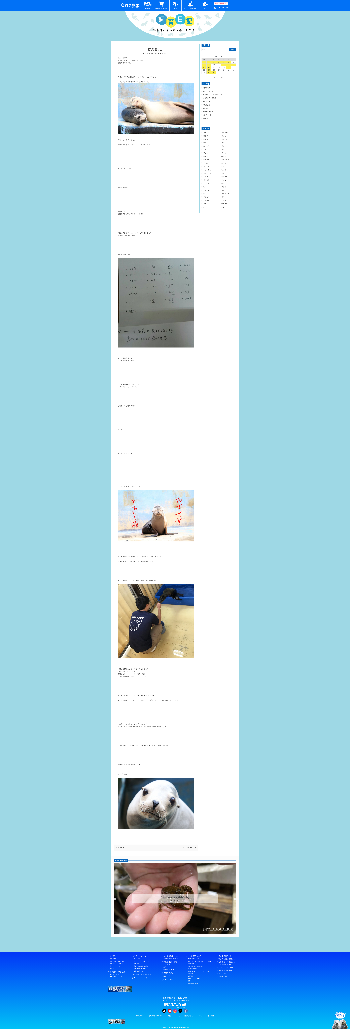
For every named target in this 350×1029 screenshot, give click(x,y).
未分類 (146, 53)
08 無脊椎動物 (208, 111)
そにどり (206, 180)
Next (235, 899)
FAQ (200, 1016)
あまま (205, 136)
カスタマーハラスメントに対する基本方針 (227, 963)
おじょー (206, 153)
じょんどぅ (207, 173)
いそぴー (206, 139)
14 (234, 65)
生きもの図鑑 (168, 979)
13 (229, 65)
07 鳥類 (205, 108)
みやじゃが (225, 159)
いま (204, 143)
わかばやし (225, 204)
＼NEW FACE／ (175, 897)
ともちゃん (207, 204)
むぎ (222, 166)
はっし (223, 136)
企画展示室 (113, 958)
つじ (204, 193)
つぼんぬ (206, 197)
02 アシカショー (209, 91)
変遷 (189, 981)
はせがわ (224, 132)
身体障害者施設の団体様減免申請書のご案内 (141, 967)
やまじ (223, 183)
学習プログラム (168, 964)
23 (209, 70)
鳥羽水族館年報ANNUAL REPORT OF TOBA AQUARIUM (200, 970)
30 (209, 72)
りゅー (223, 190)
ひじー (223, 143)
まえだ (223, 153)
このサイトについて (226, 967)
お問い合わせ (223, 976)
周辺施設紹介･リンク (116, 977)
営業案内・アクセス (117, 972)
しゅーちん (207, 170)
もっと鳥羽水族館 (194, 956)
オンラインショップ (141, 978)
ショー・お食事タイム (142, 974)
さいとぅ (206, 166)
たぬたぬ (206, 190)
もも (222, 173)
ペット (112, 968)
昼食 (164, 967)
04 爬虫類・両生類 (209, 98)
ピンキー (224, 146)
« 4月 (216, 77)
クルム (205, 163)
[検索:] (219, 50)
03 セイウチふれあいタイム (212, 95)
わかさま (224, 200)
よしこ (223, 187)
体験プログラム (169, 973)
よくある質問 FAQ (171, 956)
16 (209, 67)
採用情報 (190, 973)
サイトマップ (223, 973)
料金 (169, 1016)
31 (214, 72)
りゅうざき (225, 193)
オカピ (205, 149)
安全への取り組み (193, 983)
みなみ (223, 156)
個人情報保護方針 (225, 956)
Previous (112, 899)
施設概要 (190, 976)
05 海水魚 (206, 101)
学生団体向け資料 (168, 969)
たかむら (206, 183)
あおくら (206, 132)
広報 (222, 207)
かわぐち (206, 159)
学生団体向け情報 (170, 962)
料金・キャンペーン (141, 956)
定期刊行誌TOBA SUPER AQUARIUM (195, 965)
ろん (222, 197)
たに (204, 187)
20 (229, 67)
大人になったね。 (187, 847)
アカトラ (121, 847)
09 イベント (207, 115)
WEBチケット (138, 958)
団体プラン (137, 963)
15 (204, 67)
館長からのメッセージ (194, 978)
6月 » (221, 77)
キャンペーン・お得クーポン (142, 961)
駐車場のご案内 (114, 974)
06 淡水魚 (206, 105)
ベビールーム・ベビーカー (118, 963)
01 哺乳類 (206, 88)
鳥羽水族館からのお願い (170, 958)
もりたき (224, 176)
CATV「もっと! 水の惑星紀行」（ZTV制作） (200, 961)
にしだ (205, 207)
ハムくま (224, 139)
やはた (223, 180)
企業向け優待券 (138, 971)
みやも (223, 163)
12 (224, 65)
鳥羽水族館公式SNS (193, 958)
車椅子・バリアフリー (116, 966)
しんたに (206, 176)
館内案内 (113, 956)
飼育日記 (166, 976)
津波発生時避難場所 (226, 970)
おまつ (205, 156)
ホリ (222, 149)
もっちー (224, 170)
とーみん (206, 200)
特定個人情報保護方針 (226, 959)
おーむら (206, 146)
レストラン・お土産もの (117, 961)
